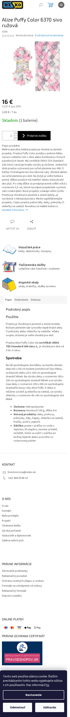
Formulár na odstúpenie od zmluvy (22, 586)
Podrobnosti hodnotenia (49, 35)
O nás (5, 506)
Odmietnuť (17, 707)
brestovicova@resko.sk (22, 472)
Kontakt (6, 511)
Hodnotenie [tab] (21, 300)
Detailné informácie (13, 210)
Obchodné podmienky (15, 571)
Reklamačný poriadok (14, 576)
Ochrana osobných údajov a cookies (23, 581)
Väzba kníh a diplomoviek (16, 536)
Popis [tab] (8, 300)
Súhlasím (49, 707)
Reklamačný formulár (14, 591)
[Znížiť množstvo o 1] (16, 138)
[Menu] (61, 5)
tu (47, 685)
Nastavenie (33, 695)
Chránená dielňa (11, 526)
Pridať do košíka (36, 135)
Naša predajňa (10, 516)
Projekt (6, 521)
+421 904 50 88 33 (18, 478)
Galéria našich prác (13, 540)
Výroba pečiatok (11, 531)
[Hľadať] (41, 5)
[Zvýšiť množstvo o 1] (16, 133)
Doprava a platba (12, 596)
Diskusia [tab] (35, 300)
